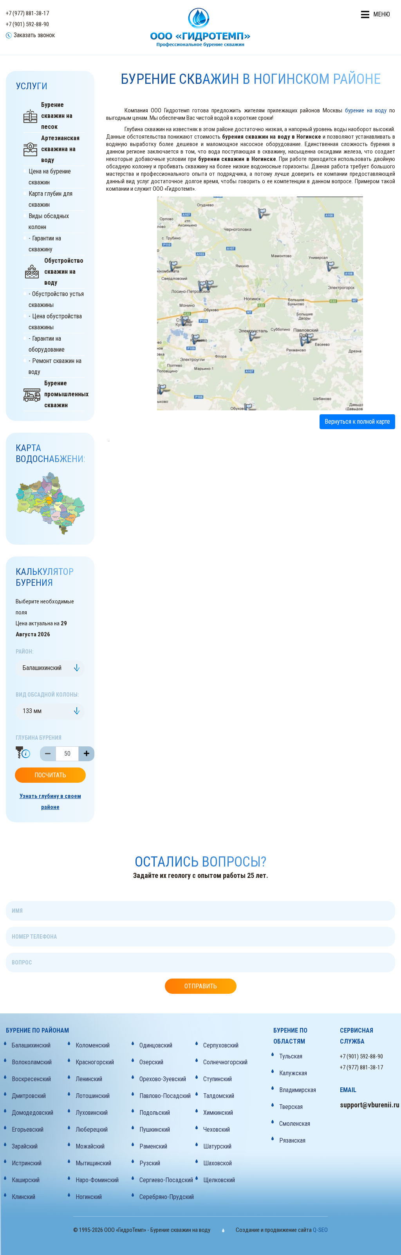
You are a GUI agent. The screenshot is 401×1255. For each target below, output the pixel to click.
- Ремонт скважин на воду (55, 366)
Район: (25, 651)
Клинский (23, 1197)
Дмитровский (29, 1096)
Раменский (153, 1146)
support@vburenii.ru (367, 1105)
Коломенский (93, 1045)
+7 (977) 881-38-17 (27, 13)
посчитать (50, 775)
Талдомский (218, 1096)
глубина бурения (38, 738)
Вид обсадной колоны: (47, 695)
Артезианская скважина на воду (60, 149)
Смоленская (294, 1123)
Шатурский (217, 1146)
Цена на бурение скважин (50, 177)
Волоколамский (32, 1062)
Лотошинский (93, 1096)
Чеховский (216, 1129)
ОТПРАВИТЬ (200, 986)
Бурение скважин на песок (56, 115)
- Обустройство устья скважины (56, 299)
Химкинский (218, 1112)
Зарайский (25, 1146)
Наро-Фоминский (97, 1180)
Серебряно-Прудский (166, 1197)
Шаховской (217, 1163)
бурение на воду (366, 110)
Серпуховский (220, 1045)
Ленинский (89, 1079)
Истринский (27, 1163)
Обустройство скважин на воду (63, 271)
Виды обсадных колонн (49, 221)
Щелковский (219, 1180)
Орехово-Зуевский (162, 1079)
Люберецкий (92, 1129)
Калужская (293, 1073)
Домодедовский (32, 1112)
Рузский (149, 1163)
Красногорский (95, 1062)
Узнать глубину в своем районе (50, 802)
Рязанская (292, 1140)
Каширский (26, 1180)
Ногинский (89, 1197)
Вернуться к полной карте (357, 421)
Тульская (290, 1056)
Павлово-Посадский (165, 1096)
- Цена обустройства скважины (55, 321)
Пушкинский (154, 1129)
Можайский (90, 1146)
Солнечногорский (225, 1062)
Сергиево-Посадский (166, 1180)
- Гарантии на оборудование (47, 344)
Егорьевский (27, 1129)
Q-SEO (320, 1229)
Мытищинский (93, 1163)
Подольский (154, 1112)
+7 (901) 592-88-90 (27, 24)
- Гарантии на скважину (45, 244)
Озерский (151, 1062)
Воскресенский (31, 1079)
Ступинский (217, 1079)
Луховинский (92, 1112)
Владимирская (297, 1090)
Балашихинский (31, 1045)
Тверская (291, 1107)
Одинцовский (155, 1045)
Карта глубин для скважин (50, 199)
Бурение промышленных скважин (64, 394)
